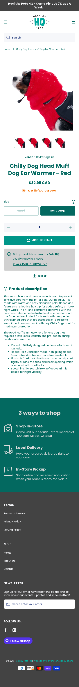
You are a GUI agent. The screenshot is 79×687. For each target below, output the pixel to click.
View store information (30, 263)
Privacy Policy (12, 521)
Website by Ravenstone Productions (53, 660)
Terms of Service (15, 513)
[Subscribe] (70, 604)
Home (7, 49)
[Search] (7, 37)
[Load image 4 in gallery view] (59, 142)
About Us (9, 561)
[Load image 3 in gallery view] (46, 142)
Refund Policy (12, 529)
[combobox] (39, 37)
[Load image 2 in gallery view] (33, 142)
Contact (9, 569)
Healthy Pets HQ (23, 660)
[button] (73, 22)
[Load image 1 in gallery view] (19, 142)
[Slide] (73, 202)
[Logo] (39, 22)
